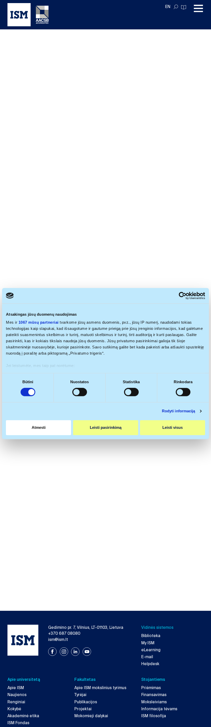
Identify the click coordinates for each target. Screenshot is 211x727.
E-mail (147, 656)
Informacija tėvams (159, 709)
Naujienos (17, 694)
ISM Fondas (18, 722)
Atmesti (39, 427)
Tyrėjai (80, 694)
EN (167, 6)
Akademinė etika (23, 715)
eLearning (151, 650)
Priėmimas (151, 687)
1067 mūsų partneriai (39, 322)
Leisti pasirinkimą (105, 427)
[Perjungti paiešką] (175, 7)
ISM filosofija (153, 715)
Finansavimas (153, 694)
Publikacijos (85, 702)
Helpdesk (150, 663)
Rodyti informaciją (178, 411)
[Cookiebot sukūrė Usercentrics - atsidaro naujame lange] (182, 295)
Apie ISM (15, 687)
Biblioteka (150, 635)
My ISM (147, 643)
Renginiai (16, 702)
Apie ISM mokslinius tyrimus (100, 687)
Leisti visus (172, 427)
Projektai (83, 709)
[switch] (79, 392)
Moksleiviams (154, 702)
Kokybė (14, 709)
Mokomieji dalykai (91, 715)
